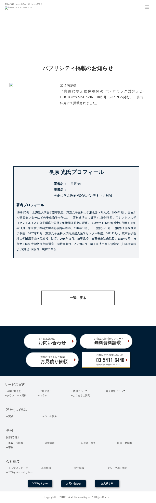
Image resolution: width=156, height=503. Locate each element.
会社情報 (46, 468)
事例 (10, 447)
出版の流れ (46, 391)
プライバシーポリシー (20, 472)
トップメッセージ (18, 468)
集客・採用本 (15, 443)
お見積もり (107, 483)
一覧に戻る (78, 297)
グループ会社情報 (117, 468)
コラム (43, 395)
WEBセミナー (40, 483)
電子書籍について (115, 391)
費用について (80, 391)
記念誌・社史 (88, 443)
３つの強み (51, 416)
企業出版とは (14, 391)
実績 (10, 416)
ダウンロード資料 (16, 395)
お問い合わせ (73, 483)
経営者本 (49, 443)
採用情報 (79, 468)
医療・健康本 (124, 443)
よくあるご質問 (81, 395)
